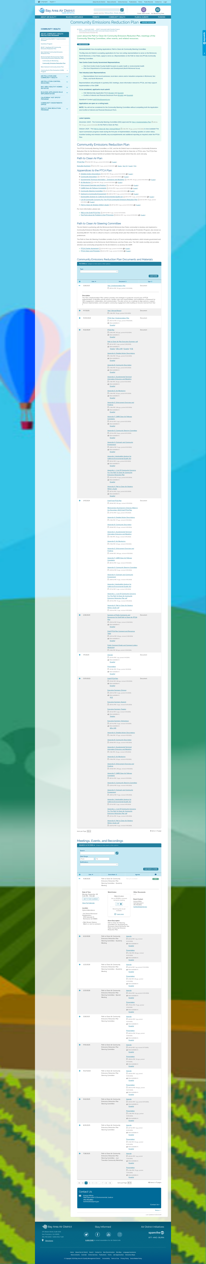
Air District (79, 29)
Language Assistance (129, 1252)
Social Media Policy (136, 1258)
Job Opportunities (118, 1255)
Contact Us (158, 2)
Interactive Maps (130, 1255)
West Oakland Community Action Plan (52, 67)
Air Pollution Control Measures (50, 82)
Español (114, 162)
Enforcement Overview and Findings (93, 185)
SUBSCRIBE (89, 1240)
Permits (96, 17)
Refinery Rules (109, 13)
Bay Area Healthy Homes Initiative (51, 87)
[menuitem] (99, 2)
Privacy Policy (125, 1258)
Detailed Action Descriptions (91, 174)
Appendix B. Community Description (119, 365)
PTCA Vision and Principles (90, 251)
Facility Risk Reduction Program (51, 109)
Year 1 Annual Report (114, 310)
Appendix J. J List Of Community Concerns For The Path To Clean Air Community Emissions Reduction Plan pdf (122, 596)
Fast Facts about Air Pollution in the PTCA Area (97, 215)
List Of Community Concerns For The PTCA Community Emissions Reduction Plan (109, 199)
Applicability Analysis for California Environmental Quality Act (102, 197)
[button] (94, 264)
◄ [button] (82, 1183)
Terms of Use (115, 1258)
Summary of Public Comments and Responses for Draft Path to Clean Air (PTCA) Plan (122, 617)
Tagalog (120, 166)
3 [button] (92, 1183)
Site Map (118, 1252)
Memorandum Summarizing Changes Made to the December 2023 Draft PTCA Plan (123, 509)
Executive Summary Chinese (117, 690)
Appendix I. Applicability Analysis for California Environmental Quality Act (119, 457)
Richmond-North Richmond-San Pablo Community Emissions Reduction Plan (52, 57)
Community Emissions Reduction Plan (53, 63)
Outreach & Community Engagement (93, 194)
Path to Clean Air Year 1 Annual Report (107, 129)
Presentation (112, 666)
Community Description (89, 177)
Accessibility (106, 1258)
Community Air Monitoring (50, 60)
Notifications (84, 862)
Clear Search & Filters (150, 869)
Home (72, 1252)
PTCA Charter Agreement (90, 248)
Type (81, 269)
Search (82, 850)
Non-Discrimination (109, 1252)
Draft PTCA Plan (113, 678)
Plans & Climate (141, 17)
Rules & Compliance (74, 17)
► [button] (106, 1183)
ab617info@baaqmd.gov (101, 99)
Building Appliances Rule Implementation (52, 93)
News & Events (111, 2)
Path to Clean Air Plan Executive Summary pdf (123, 341)
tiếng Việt (125, 166)
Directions (49, 1240)
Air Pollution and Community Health (49, 76)
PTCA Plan (81, 162)
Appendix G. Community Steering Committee (122, 430)
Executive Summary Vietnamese (118, 721)
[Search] (122, 10)
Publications (133, 2)
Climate (116, 13)
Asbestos (122, 13)
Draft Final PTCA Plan (115, 501)
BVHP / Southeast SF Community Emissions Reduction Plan (51, 48)
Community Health (117, 17)
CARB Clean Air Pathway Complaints (93, 188)
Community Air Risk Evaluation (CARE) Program (52, 71)
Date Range (84, 856)
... (99, 1183)
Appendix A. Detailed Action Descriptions (121, 353)
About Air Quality (48, 17)
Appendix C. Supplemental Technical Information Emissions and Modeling (120, 378)
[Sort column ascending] (95, 281)
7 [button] (102, 1183)
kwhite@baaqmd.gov (140, 907)
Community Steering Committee (92, 191)
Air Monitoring (86, 182)
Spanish (120, 93)
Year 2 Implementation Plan (141, 122)
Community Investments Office (51, 103)
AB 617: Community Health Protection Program (52, 34)
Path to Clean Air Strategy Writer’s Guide (95, 205)
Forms (140, 2)
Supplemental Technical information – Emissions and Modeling (102, 179)
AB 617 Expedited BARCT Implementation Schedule (53, 39)
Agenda (110, 655)
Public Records (148, 2)
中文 (135, 166)
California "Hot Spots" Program (51, 98)
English (111, 93)
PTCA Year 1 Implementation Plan (118, 318)
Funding (161, 17)
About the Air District (99, 2)
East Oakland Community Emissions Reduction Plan (52, 52)
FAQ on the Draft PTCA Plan (90, 212)
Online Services (122, 2)
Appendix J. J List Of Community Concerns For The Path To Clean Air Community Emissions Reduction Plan (122, 472)
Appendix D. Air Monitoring (116, 391)
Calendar (84, 1255)
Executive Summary (84, 166)
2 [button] (89, 1183)
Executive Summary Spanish (117, 702)
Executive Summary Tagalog (117, 709)
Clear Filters (153, 276)
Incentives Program (46, 44)
